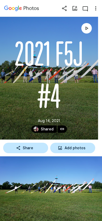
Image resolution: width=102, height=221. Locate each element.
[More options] (95, 8)
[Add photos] (75, 8)
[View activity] (85, 8)
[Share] (64, 8)
